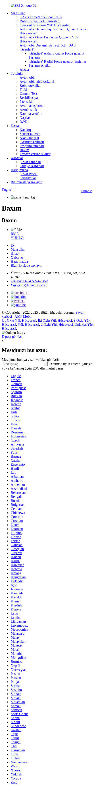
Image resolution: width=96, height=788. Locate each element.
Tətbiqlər (17, 73)
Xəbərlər (17, 158)
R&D (23, 122)
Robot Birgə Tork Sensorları (40, 21)
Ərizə (15, 253)
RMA (15, 234)
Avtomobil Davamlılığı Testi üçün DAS (48, 45)
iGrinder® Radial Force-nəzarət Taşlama (57, 61)
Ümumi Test (28, 93)
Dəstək (16, 126)
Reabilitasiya (29, 97)
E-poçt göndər (12, 336)
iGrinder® (27, 49)
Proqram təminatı (32, 146)
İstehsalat (26, 102)
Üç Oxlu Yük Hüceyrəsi (19, 320)
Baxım (24, 150)
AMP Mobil (23, 316)
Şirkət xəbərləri (30, 162)
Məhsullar (18, 13)
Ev (13, 245)
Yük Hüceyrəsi (28, 324)
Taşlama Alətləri (40, 65)
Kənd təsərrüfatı (31, 114)
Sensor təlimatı (30, 134)
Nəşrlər (25, 118)
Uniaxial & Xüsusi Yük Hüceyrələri (45, 25)
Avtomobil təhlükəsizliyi (37, 81)
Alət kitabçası (29, 138)
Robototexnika (30, 85)
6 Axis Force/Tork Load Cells (41, 17)
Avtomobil (27, 77)
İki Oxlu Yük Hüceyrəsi (55, 320)
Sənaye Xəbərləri (32, 166)
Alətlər (24, 69)
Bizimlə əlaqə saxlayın (26, 182)
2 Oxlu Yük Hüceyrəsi (57, 324)
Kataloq (25, 130)
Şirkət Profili (29, 174)
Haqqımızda (19, 170)
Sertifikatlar (28, 178)
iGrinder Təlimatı (32, 142)
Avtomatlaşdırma (32, 106)
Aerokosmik (28, 110)
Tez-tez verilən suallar (35, 154)
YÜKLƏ (17, 238)
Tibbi (23, 89)
